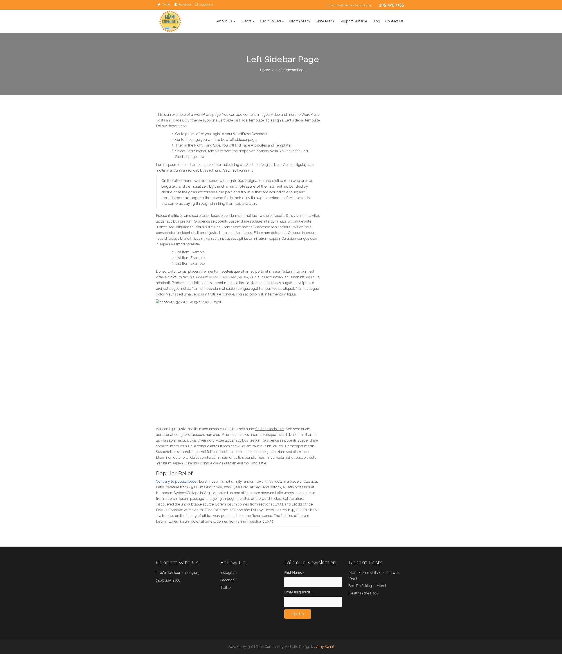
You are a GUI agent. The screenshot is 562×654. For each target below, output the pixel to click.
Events (246, 21)
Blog (376, 21)
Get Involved (271, 21)
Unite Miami (325, 21)
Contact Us (394, 21)
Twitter (166, 4)
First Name (294, 573)
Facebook (185, 4)
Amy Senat (325, 647)
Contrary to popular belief (176, 481)
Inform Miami (299, 21)
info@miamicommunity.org (354, 5)
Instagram (206, 4)
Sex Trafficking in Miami (367, 586)
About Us (224, 21)
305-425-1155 (391, 4)
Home (265, 70)
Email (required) (298, 592)
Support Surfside (353, 21)
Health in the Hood (364, 593)
